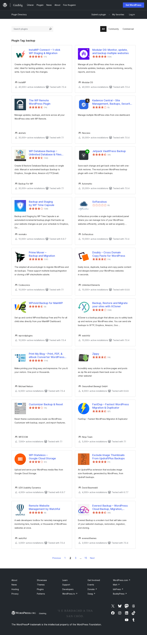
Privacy (15, 593)
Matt (116, 584)
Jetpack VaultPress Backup (109, 151)
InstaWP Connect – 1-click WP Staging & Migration (44, 51)
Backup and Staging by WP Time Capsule (41, 203)
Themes (41, 584)
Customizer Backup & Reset (46, 404)
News (14, 584)
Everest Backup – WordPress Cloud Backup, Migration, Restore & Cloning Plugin (110, 507)
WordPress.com (121, 580)
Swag (91, 593)
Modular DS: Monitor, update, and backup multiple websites (110, 51)
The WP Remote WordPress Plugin (39, 102)
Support (66, 584)
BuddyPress (120, 593)
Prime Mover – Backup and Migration (42, 254)
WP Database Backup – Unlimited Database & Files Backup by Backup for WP (45, 153)
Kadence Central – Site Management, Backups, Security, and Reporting (112, 102)
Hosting (15, 589)
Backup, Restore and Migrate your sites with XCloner (110, 305)
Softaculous (99, 201)
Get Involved (94, 580)
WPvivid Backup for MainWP (46, 303)
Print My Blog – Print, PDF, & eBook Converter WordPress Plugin (46, 355)
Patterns (41, 593)
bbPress (118, 589)
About (14, 580)
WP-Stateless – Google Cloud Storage (42, 457)
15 (86, 557)
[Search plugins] (50, 29)
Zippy (95, 353)
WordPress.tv (70, 593)
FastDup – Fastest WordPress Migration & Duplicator (110, 406)
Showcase (42, 580)
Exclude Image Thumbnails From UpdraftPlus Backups (108, 457)
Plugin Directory (19, 14)
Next (92, 558)
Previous (56, 558)
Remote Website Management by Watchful (44, 507)
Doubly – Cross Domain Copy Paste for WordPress (108, 254)
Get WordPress (133, 5)
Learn (65, 580)
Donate (92, 589)
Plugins (40, 589)
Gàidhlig (42, 613)
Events (91, 584)
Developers (68, 589)
